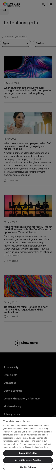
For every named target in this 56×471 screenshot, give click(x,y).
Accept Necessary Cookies (28, 460)
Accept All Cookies (28, 453)
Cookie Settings (28, 467)
